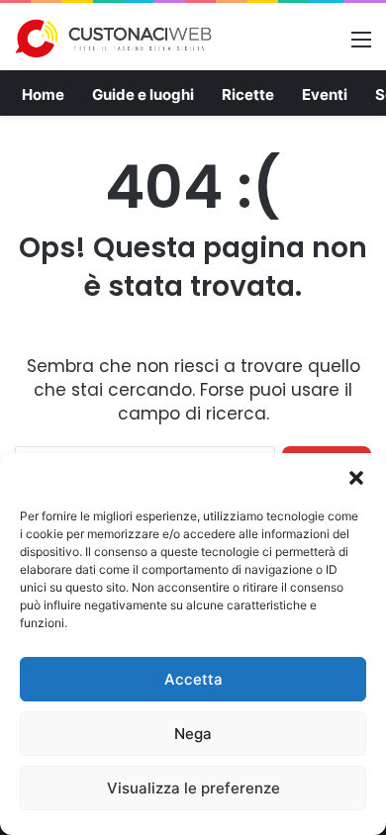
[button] (356, 478)
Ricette (248, 94)
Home (43, 94)
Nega (193, 733)
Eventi (324, 94)
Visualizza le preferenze (193, 788)
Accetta (193, 679)
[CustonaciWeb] (114, 38)
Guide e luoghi (143, 94)
